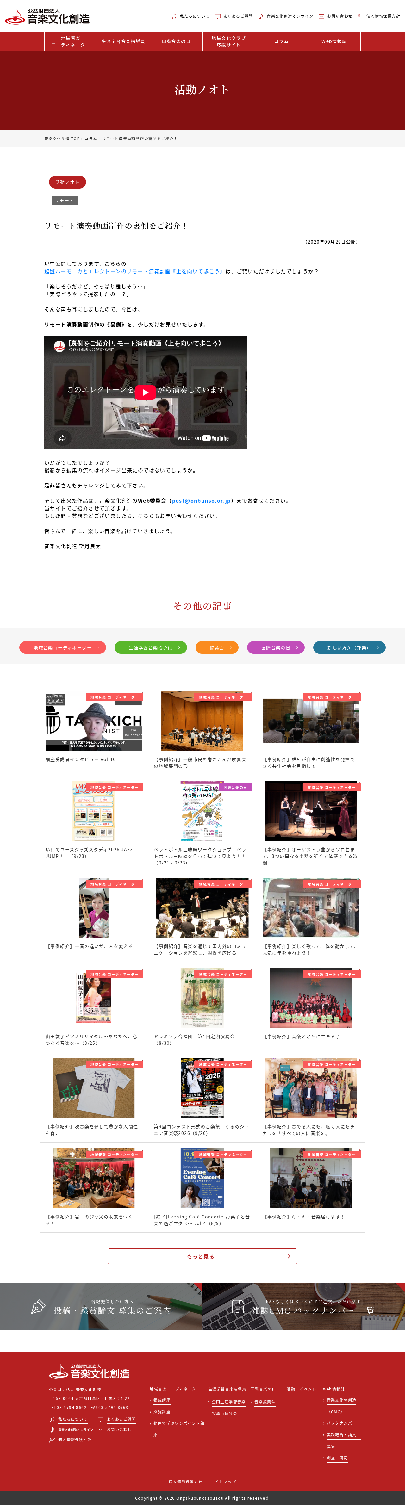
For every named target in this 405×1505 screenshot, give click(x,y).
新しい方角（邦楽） (349, 647)
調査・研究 (337, 1457)
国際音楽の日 (176, 41)
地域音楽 (71, 41)
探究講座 (162, 1411)
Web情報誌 (334, 41)
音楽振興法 (265, 1401)
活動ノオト (67, 182)
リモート (64, 200)
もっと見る (201, 1256)
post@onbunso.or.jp (201, 500)
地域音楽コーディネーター (63, 647)
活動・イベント (301, 1389)
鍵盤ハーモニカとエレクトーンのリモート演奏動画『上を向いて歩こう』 (135, 271)
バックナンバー (342, 1423)
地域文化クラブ (229, 41)
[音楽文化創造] (51, 16)
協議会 (217, 647)
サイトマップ (223, 1481)
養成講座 (162, 1400)
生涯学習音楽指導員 (124, 41)
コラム (281, 41)
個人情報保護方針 (185, 1481)
